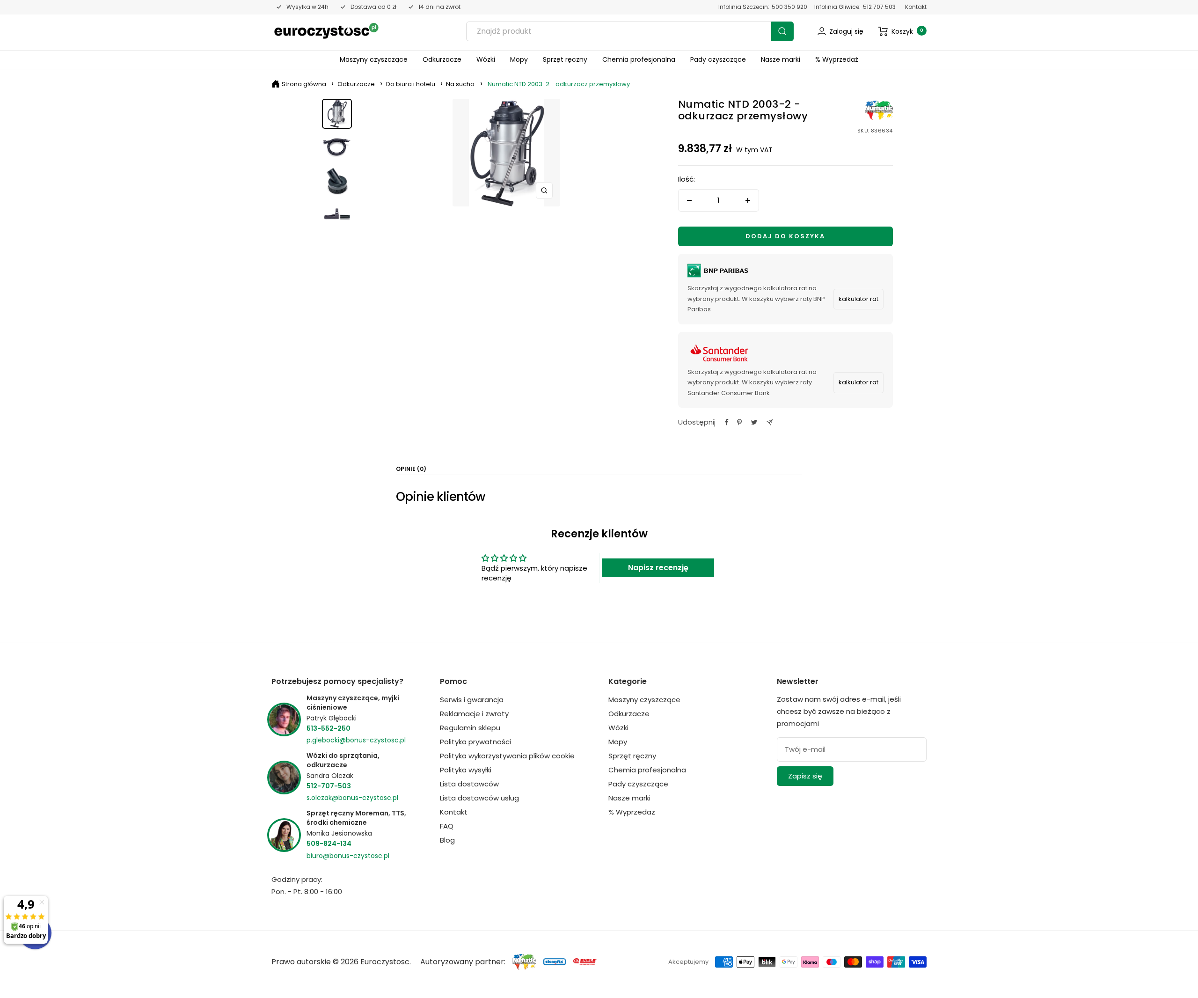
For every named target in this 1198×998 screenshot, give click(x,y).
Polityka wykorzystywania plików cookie (507, 756)
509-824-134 (329, 843)
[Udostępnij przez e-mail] (770, 422)
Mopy (519, 59)
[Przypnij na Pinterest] (739, 422)
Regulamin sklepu (470, 728)
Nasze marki (780, 59)
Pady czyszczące (718, 59)
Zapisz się (805, 776)
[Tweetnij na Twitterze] (754, 422)
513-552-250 (329, 728)
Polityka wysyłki (465, 770)
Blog (447, 840)
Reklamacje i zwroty (474, 714)
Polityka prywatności (475, 742)
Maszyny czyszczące (374, 59)
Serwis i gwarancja (472, 699)
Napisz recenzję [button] (658, 567)
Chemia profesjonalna (638, 59)
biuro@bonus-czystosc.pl (348, 855)
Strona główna (304, 84)
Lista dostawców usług (479, 798)
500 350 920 (789, 7)
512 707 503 (879, 7)
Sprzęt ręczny (565, 59)
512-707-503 (329, 786)
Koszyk (907, 31)
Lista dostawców (469, 784)
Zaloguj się (846, 31)
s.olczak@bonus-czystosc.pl (352, 797)
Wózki (485, 59)
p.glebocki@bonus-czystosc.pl (356, 740)
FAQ (446, 826)
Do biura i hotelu (410, 84)
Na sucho (460, 84)
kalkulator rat (858, 298)
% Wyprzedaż (836, 59)
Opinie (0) (411, 469)
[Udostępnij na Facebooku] (727, 422)
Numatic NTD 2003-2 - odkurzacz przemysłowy (559, 84)
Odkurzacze (442, 59)
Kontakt (916, 7)
